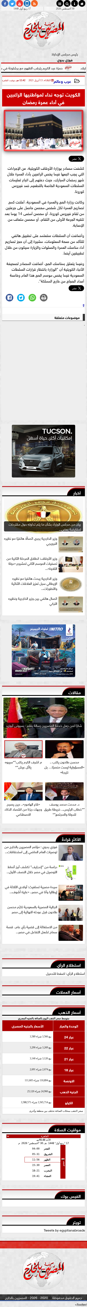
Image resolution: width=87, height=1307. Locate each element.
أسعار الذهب (69, 1011)
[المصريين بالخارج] (43, 452)
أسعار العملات (68, 991)
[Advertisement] (43, 373)
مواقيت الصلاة (67, 1129)
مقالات (74, 692)
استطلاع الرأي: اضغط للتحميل (65, 973)
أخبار (77, 492)
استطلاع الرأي (69, 964)
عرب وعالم (62, 80)
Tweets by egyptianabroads (64, 1230)
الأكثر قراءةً (71, 838)
